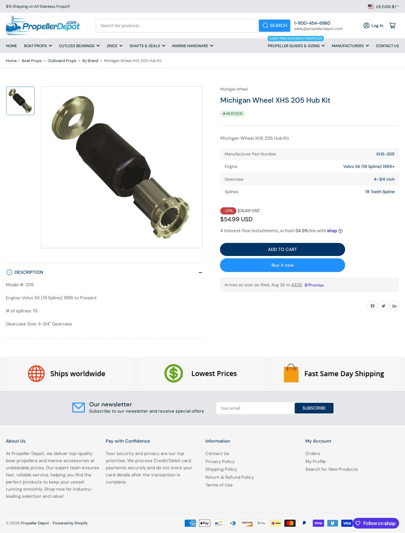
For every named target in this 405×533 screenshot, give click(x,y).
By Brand (90, 60)
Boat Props (35, 45)
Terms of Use (219, 485)
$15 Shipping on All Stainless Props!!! (38, 6)
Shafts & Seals (145, 45)
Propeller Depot (35, 523)
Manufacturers (348, 45)
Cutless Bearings (77, 45)
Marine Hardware (190, 45)
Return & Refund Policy (229, 477)
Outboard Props (62, 60)
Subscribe (314, 408)
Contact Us (387, 45)
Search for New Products (331, 469)
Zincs (112, 45)
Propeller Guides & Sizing (295, 43)
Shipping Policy (221, 469)
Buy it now (283, 265)
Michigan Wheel (234, 89)
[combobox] (193, 26)
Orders (312, 453)
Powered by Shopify (70, 523)
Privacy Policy (220, 461)
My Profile (315, 461)
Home (11, 45)
